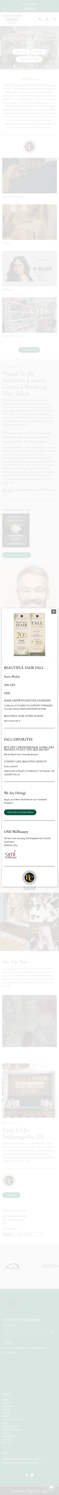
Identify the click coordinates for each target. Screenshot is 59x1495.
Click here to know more (20, 812)
